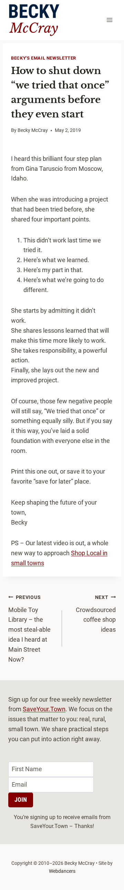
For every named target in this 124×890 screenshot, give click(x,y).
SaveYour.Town (44, 709)
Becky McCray (33, 130)
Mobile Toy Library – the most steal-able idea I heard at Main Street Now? (29, 628)
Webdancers (62, 871)
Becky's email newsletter (43, 58)
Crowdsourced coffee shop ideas (96, 613)
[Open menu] (109, 20)
